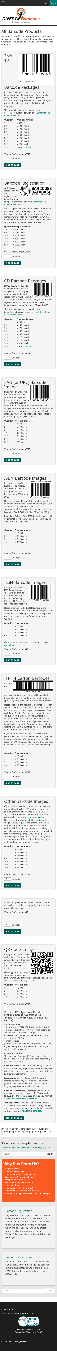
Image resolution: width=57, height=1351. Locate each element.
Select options (14, 1118)
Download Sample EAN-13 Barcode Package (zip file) (26, 1147)
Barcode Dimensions (18, 1257)
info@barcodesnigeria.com (20, 1313)
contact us (28, 147)
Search (50, 1154)
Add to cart (12, 165)
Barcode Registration (18, 1211)
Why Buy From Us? (21, 1163)
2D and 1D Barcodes (34, 817)
